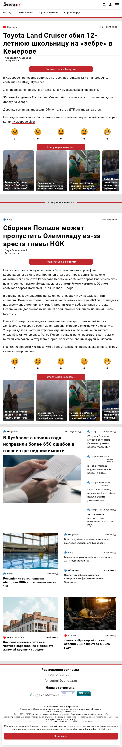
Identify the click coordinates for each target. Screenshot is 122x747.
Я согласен (61, 736)
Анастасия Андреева (18, 57)
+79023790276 (59, 675)
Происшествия (99, 456)
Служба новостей (16, 250)
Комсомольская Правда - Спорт (50, 288)
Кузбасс (72, 635)
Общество (12, 431)
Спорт (10, 219)
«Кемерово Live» (23, 121)
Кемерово (12, 27)
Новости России (15, 637)
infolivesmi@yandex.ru (59, 681)
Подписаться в (61, 69)
